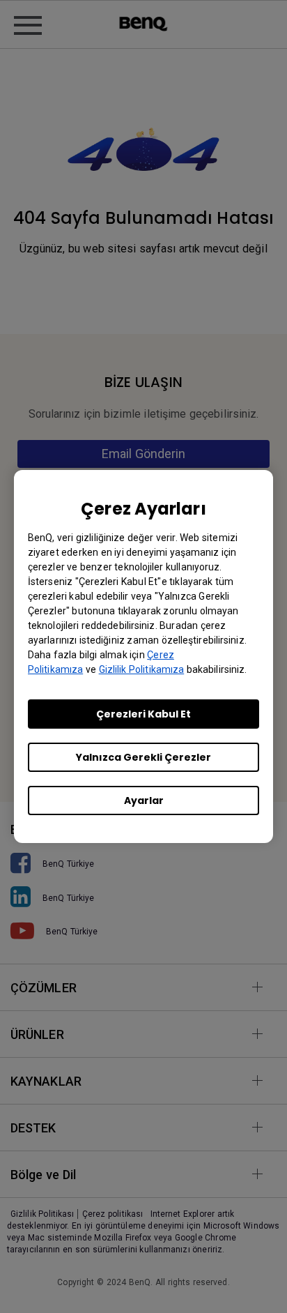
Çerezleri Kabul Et (143, 714)
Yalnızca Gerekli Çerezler (143, 757)
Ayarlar (144, 800)
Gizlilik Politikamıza (142, 669)
